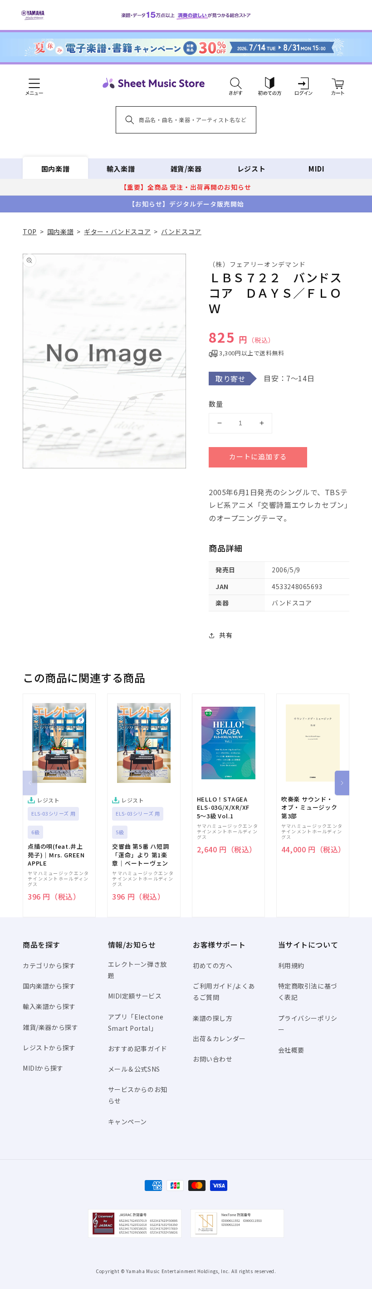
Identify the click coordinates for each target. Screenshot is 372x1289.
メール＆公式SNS (134, 1068)
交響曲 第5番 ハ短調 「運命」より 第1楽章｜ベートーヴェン (140, 854)
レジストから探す (49, 1047)
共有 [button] (225, 635)
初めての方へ (213, 965)
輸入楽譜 (121, 168)
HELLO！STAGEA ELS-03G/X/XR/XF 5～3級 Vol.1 (223, 807)
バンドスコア (181, 231)
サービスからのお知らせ (137, 1095)
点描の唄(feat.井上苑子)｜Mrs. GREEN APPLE (56, 854)
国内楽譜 (55, 168)
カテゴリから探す (49, 965)
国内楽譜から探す (49, 985)
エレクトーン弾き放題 (137, 969)
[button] (236, 83)
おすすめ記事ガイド (137, 1048)
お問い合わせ (213, 1058)
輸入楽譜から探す (49, 1006)
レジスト (251, 168)
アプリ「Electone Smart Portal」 (136, 1022)
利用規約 (291, 965)
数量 (216, 403)
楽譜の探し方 (213, 1018)
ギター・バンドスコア (117, 231)
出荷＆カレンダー (219, 1038)
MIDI (316, 168)
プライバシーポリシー (308, 1023)
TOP (30, 231)
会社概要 (291, 1049)
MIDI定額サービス (135, 995)
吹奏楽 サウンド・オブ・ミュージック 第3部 (309, 807)
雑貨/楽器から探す (50, 1027)
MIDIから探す (43, 1068)
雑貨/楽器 (186, 168)
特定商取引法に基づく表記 (308, 991)
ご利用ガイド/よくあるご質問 (224, 991)
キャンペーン (127, 1121)
